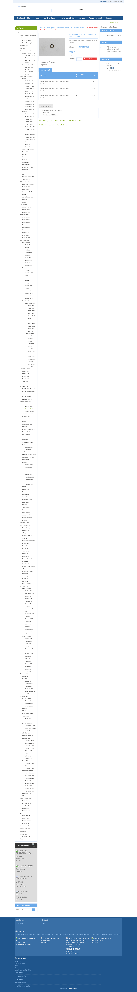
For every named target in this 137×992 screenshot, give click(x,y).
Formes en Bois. (26, 207)
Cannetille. (25, 439)
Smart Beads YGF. (29, 593)
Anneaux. (69, 27)
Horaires (109, 18)
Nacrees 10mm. (29, 290)
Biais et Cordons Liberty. (26, 798)
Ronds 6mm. (31, 343)
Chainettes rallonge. (27, 442)
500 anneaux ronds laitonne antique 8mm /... (113, 51)
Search (81, 10)
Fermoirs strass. (29, 484)
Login (110, 1)
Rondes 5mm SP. (29, 88)
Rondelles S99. (29, 694)
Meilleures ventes (22, 934)
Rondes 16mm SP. (29, 104)
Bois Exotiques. (26, 212)
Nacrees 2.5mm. (29, 272)
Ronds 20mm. (31, 361)
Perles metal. (25, 494)
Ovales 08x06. (31, 310)
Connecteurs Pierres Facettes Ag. (27, 572)
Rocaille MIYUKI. (24, 386)
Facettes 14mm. (26, 235)
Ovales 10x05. (31, 313)
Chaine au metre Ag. (27, 535)
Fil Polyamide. (26, 733)
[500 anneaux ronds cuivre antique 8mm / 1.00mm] (96, 28)
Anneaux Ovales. (29, 406)
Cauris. (24, 202)
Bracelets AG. (25, 564)
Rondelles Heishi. (24, 45)
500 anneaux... (111, 47)
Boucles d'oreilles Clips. (28, 429)
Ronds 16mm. (31, 356)
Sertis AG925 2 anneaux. (29, 73)
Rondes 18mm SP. (29, 106)
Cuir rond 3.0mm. (29, 748)
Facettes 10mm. (26, 230)
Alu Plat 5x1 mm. (29, 791)
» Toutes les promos (114, 71)
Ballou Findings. (26, 527)
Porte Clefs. (25, 502)
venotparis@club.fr (25, 970)
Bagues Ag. (25, 553)
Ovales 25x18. (31, 328)
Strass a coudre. (26, 818)
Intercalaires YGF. (29, 613)
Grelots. (24, 486)
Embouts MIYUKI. (27, 399)
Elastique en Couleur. (27, 713)
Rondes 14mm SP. (29, 101)
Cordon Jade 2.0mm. (30, 730)
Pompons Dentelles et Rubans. (28, 805)
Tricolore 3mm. (29, 703)
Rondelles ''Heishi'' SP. (28, 176)
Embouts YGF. (28, 616)
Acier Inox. (22, 48)
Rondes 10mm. (29, 257)
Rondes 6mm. (28, 252)
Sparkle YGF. (28, 591)
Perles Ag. (25, 546)
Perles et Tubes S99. (30, 691)
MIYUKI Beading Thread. (28, 391)
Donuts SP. (25, 151)
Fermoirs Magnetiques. (28, 471)
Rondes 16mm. (29, 265)
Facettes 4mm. (26, 219)
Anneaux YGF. (28, 598)
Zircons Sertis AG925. (28, 64)
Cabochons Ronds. (29, 333)
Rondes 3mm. (28, 245)
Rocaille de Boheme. (25, 368)
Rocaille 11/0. (26, 378)
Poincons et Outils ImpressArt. (28, 35)
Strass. (21, 813)
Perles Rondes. (26, 242)
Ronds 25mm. (31, 367)
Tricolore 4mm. (29, 706)
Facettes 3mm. (26, 217)
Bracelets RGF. (29, 664)
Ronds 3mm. (31, 336)
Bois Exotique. (26, 199)
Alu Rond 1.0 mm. (29, 775)
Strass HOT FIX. (26, 815)
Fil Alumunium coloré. (28, 770)
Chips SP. (24, 159)
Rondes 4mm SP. (29, 86)
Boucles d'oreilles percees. (29, 431)
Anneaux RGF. (28, 638)
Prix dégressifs (45, 70)
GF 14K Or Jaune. (27, 588)
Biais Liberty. (25, 800)
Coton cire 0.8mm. (30, 763)
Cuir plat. (27, 753)
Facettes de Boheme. (25, 214)
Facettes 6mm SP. (29, 121)
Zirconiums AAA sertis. (26, 51)
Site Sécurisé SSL (23, 18)
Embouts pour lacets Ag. (28, 540)
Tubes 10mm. (25, 384)
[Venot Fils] (22, 7)
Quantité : (72, 59)
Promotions (105, 60)
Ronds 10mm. (31, 348)
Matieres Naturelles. (25, 181)
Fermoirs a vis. (29, 474)
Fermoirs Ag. (25, 543)
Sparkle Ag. (25, 581)
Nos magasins (19, 979)
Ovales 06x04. (31, 305)
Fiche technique (45, 106)
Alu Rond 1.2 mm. (29, 778)
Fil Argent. (25, 533)
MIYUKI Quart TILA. (27, 396)
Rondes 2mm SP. (29, 81)
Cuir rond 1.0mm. (29, 743)
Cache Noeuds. (26, 434)
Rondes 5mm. (28, 250)
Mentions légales (50, 18)
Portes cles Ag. (26, 548)
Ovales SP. (28, 147)
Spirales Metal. (26, 515)
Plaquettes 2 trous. (27, 499)
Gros (47, 27)
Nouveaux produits (108, 30)
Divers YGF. (28, 624)
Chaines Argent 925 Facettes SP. (27, 168)
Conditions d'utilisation (67, 18)
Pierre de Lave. (26, 186)
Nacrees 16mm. (29, 298)
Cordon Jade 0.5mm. (30, 725)
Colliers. (24, 452)
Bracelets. (25, 520)
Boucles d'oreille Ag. (27, 558)
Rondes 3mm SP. (29, 83)
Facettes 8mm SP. (29, 124)
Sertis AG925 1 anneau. (29, 68)
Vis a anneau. (25, 510)
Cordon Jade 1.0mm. (30, 728)
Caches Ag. (25, 576)
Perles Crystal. (23, 834)
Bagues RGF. (28, 661)
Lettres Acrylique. (27, 40)
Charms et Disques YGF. (30, 633)
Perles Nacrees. (26, 267)
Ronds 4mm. (31, 338)
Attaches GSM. (26, 416)
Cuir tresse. (28, 756)
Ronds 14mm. (31, 354)
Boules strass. (26, 823)
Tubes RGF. (28, 658)
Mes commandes (20, 983)
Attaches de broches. (27, 413)
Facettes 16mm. (26, 237)
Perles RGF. (28, 643)
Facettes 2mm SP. (29, 114)
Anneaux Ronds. (79, 27)
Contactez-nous (34, 934)
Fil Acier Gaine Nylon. (28, 735)
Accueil (41, 27)
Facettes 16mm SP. (30, 134)
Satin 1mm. (28, 718)
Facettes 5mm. (26, 222)
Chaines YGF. (28, 596)
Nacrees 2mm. (28, 270)
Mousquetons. (28, 467)
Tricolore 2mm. (29, 701)
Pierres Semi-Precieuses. (26, 76)
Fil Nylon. (24, 708)
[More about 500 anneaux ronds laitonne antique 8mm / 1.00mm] (103, 47)
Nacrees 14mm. (29, 296)
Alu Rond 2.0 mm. (29, 783)
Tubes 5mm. (25, 381)
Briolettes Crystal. (27, 836)
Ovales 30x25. (31, 331)
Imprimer (44, 65)
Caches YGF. (28, 621)
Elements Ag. (25, 530)
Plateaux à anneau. (27, 517)
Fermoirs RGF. (28, 641)
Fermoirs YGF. (28, 601)
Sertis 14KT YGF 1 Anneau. (30, 56)
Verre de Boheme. (24, 240)
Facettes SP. (25, 111)
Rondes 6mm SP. (29, 91)
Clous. (24, 444)
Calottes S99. (28, 681)
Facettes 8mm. (26, 227)
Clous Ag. (24, 538)
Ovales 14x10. (31, 321)
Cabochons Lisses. (27, 300)
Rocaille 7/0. (25, 373)
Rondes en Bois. (26, 209)
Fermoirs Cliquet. (29, 477)
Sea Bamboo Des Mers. (28, 192)
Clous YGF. (28, 606)
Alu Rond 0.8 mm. (29, 773)
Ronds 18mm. (31, 359)
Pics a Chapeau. (26, 497)
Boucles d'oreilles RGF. (29, 650)
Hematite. (25, 154)
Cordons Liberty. (26, 803)
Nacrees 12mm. (29, 293)
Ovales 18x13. (31, 326)
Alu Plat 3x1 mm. (29, 788)
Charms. (22, 839)
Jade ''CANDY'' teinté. (28, 149)
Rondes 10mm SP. (29, 96)
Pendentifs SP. (26, 164)
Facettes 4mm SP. (29, 119)
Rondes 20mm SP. (29, 109)
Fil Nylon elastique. (27, 711)
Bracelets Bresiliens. (25, 828)
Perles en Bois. (24, 204)
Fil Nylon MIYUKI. (27, 793)
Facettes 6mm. (26, 224)
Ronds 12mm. (31, 351)
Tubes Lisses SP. (26, 179)
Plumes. (24, 194)
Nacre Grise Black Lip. (28, 184)
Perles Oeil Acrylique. (28, 43)
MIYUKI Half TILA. (27, 394)
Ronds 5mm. (31, 341)
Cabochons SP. (26, 142)
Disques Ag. (25, 578)
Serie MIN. (25, 676)
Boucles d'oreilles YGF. (29, 610)
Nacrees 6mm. (28, 285)
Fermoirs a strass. (26, 820)
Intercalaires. (25, 489)
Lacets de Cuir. (26, 738)
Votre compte (117, 1)
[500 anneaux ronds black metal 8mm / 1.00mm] (89, 28)
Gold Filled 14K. (24, 586)
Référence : (72, 47)
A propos (82, 18)
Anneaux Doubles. (29, 411)
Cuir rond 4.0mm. (29, 751)
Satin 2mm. (28, 721)
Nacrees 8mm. (28, 288)
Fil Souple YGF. (29, 619)
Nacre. (24, 157)
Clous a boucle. (29, 447)
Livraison (37, 18)
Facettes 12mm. (26, 232)
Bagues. (24, 421)
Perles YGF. (28, 603)
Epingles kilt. (25, 459)
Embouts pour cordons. (28, 457)
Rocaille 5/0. (25, 371)
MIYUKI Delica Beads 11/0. (29, 388)
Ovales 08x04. (31, 308)
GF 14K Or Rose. (26, 636)
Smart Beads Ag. (26, 583)
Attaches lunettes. (27, 419)
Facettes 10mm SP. (30, 126)
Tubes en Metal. (26, 507)
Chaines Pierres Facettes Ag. (28, 567)
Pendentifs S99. (29, 688)
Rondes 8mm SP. (29, 93)
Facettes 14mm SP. (30, 132)
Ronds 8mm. (31, 346)
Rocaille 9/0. (25, 376)
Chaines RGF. (28, 669)
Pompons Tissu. (26, 810)
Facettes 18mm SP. (30, 137)
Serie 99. (24, 678)
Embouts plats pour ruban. (29, 454)
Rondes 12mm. (29, 260)
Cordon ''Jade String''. (27, 723)
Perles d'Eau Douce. (27, 197)
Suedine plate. (28, 758)
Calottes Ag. (25, 551)
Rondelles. (25, 504)
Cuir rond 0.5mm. (29, 740)
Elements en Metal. (25, 673)
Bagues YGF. (28, 626)
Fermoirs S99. (28, 686)
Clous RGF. (28, 646)
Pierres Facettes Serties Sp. (28, 173)
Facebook (21, 923)
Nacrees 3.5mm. (29, 278)
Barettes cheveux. (27, 424)
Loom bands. (23, 831)
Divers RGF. (28, 671)
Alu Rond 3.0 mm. (29, 786)
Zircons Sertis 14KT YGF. (28, 53)
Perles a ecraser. (26, 491)
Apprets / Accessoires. (57, 27)
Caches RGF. (28, 656)
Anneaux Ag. (25, 561)
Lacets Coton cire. (27, 761)
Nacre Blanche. (26, 189)
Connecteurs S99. (29, 683)
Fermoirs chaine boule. (29, 480)
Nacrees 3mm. (28, 275)
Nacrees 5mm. (28, 283)
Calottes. (24, 437)
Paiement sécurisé (95, 18)
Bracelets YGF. (29, 629)
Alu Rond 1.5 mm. (29, 780)
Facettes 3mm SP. (29, 116)
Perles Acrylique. (24, 38)
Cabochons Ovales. (30, 303)
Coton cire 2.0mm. (30, 768)
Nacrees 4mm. (28, 280)
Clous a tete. (28, 449)
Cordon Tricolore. (26, 698)
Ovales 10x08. (31, 315)
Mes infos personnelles (22, 986)
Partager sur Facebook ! (48, 62)
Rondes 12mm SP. (29, 99)
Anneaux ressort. (29, 464)
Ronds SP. (27, 144)
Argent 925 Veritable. (25, 525)
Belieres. (24, 426)
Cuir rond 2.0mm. (29, 745)
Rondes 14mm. (29, 263)
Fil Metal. (24, 796)
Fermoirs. (24, 462)
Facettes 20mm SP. (30, 139)
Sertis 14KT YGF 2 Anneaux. (30, 61)
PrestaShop (72, 989)
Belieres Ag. (25, 556)
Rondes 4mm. (28, 247)
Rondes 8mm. (28, 255)
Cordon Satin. (25, 716)
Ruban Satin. (25, 808)
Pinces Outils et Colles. (26, 825)
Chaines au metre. (24, 522)
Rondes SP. (25, 78)
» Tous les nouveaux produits (111, 35)
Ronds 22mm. (31, 364)
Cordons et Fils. (24, 696)
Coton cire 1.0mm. (30, 765)
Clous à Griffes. (26, 512)
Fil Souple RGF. (29, 653)
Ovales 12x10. (31, 318)
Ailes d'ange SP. (26, 162)
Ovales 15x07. (31, 323)
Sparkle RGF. (28, 666)
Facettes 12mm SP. (30, 129)
